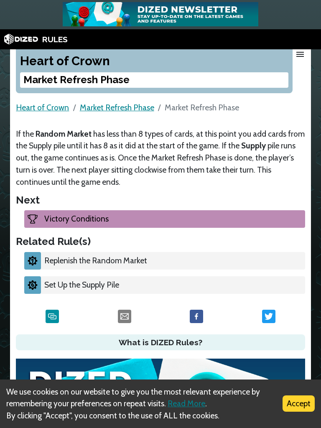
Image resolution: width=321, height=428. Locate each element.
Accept (299, 403)
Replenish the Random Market (95, 260)
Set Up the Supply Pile (81, 285)
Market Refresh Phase (117, 107)
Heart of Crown (42, 107)
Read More (186, 403)
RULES (55, 39)
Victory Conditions (76, 219)
